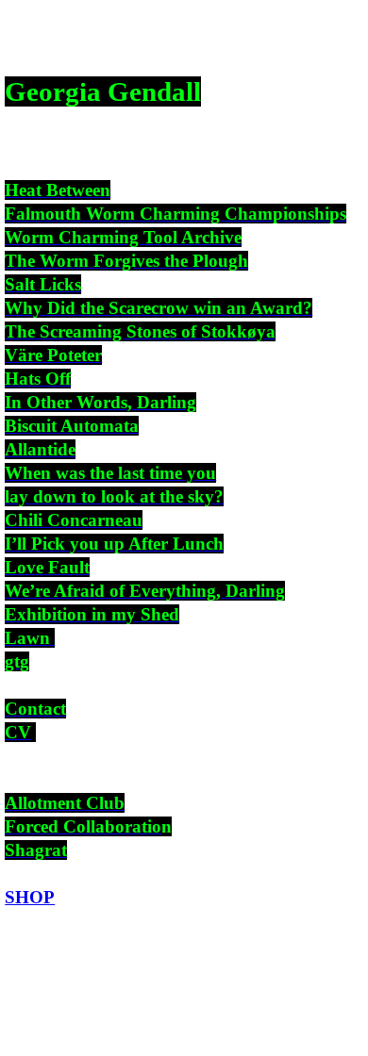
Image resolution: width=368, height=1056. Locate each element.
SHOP (30, 897)
